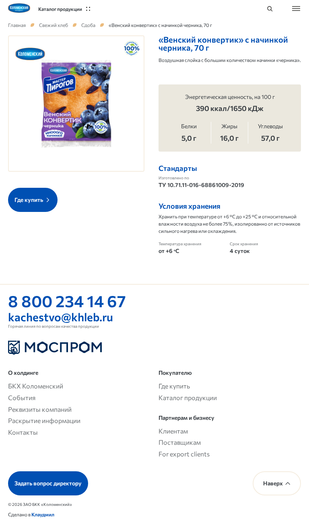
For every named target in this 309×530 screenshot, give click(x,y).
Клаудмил (42, 514)
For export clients (184, 454)
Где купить (174, 386)
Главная (17, 25)
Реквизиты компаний (40, 409)
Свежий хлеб (53, 25)
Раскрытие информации (44, 420)
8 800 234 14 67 (67, 300)
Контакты (23, 432)
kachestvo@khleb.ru (60, 317)
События (21, 397)
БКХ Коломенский (35, 386)
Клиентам (173, 431)
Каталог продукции (188, 397)
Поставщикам (180, 442)
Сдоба (88, 25)
